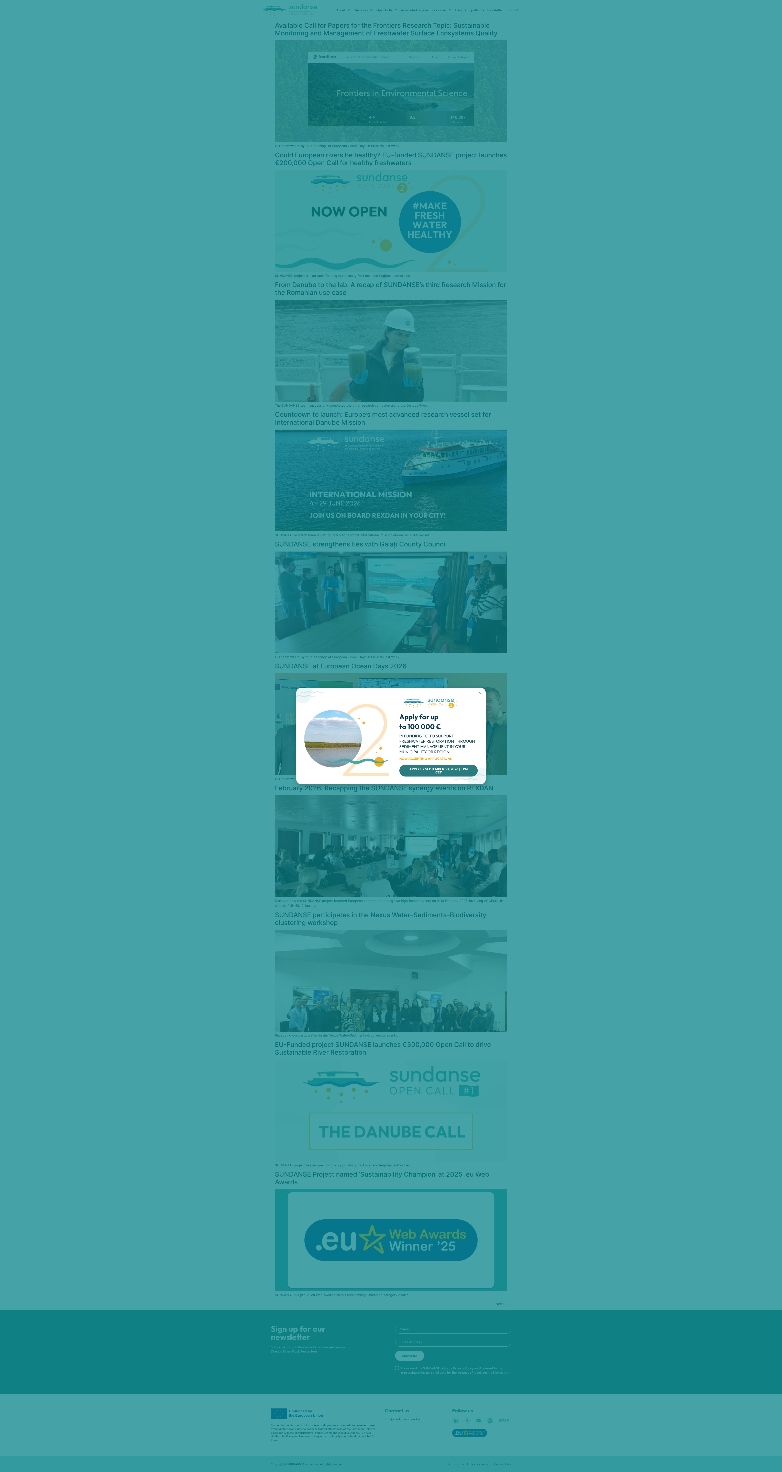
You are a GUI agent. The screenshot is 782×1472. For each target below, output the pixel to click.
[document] (391, 736)
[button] (480, 693)
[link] (438, 771)
